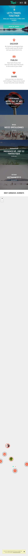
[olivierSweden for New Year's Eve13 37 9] (8, 446)
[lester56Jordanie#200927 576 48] (11, 459)
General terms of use (16, 552)
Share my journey (14, 26)
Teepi (14, 3)
